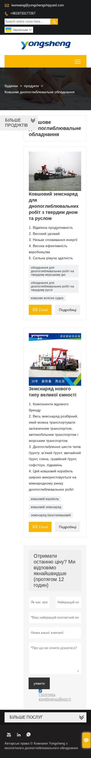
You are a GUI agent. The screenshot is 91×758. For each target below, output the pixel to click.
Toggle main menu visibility (77, 61)
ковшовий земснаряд (46, 507)
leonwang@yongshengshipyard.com (37, 5)
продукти (31, 86)
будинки (11, 86)
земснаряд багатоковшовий (51, 515)
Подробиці (67, 310)
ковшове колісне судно (47, 298)
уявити (39, 683)
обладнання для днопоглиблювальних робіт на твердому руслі (52, 286)
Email (40, 309)
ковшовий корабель (45, 499)
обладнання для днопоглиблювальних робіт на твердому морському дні (52, 271)
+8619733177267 (22, 13)
